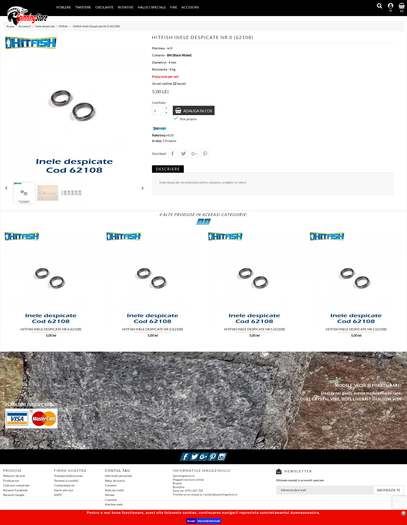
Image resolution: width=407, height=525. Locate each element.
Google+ (194, 153)
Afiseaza (18, 299)
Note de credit (114, 490)
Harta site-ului (63, 490)
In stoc (157, 141)
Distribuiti (172, 153)
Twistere (83, 7)
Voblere (63, 7)
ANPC (58, 495)
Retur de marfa (115, 480)
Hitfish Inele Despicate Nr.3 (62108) (152, 329)
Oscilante (104, 7)
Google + (208, 454)
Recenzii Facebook (15, 490)
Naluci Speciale (152, 7)
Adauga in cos (197, 111)
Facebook (190, 454)
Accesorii (190, 7)
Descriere (168, 169)
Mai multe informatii (209, 520)
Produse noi (11, 480)
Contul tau (117, 470)
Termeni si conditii (66, 480)
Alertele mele (114, 504)
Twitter (199, 454)
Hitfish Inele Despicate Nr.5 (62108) (254, 329)
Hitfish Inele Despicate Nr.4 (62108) (51, 329)
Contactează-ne (64, 485)
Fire (173, 7)
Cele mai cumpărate (16, 485)
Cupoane (111, 499)
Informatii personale (118, 476)
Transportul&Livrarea (68, 476)
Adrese (109, 495)
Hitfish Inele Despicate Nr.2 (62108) (356, 329)
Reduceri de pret (14, 476)
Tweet (183, 153)
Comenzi (111, 485)
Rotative (126, 7)
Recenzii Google (13, 495)
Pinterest (205, 153)
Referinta (159, 135)
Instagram (226, 454)
